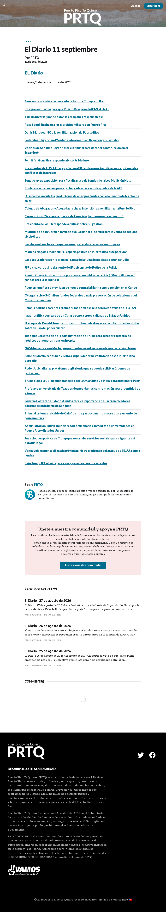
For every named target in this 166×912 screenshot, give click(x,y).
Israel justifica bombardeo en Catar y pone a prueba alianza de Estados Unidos (77, 315)
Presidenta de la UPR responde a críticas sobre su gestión (64, 224)
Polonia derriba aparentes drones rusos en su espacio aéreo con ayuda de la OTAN (80, 308)
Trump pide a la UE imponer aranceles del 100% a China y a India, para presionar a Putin (83, 380)
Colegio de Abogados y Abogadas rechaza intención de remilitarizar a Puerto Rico (80, 208)
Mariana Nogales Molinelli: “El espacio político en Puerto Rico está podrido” (76, 252)
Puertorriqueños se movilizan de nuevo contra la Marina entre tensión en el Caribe (81, 287)
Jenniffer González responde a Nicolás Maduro (57, 160)
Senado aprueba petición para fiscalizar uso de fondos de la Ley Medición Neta (78, 180)
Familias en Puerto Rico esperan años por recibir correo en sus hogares (72, 244)
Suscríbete (153, 5)
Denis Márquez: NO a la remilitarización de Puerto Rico (62, 132)
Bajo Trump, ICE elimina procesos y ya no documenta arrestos (66, 463)
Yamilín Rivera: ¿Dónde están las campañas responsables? (64, 117)
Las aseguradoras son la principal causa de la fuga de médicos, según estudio (77, 259)
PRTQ (34, 58)
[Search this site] (4, 5)
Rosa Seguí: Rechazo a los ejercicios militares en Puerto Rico (66, 124)
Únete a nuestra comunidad (83, 565)
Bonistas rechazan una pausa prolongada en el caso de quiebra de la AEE (73, 188)
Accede (136, 5)
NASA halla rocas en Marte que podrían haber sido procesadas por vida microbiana (80, 348)
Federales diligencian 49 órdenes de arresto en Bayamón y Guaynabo (72, 140)
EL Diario (34, 72)
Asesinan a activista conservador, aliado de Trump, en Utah (65, 101)
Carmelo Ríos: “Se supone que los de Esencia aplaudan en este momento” (74, 216)
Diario (28, 41)
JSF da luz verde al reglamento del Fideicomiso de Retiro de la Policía (71, 267)
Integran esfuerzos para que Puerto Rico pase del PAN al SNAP (67, 109)
